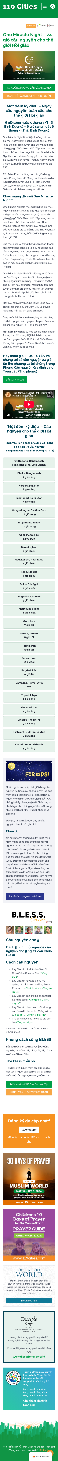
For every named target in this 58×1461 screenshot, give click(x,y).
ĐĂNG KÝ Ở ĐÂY (15, 379)
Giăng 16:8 (35, 999)
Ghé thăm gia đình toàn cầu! (35, 1402)
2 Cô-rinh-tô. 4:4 (32, 988)
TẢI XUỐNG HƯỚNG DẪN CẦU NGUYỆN (29, 87)
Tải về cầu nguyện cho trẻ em (25, 896)
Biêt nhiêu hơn (29, 1300)
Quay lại (31, 26)
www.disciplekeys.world (29, 1356)
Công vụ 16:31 (24, 1022)
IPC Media (44, 1450)
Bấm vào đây (29, 1129)
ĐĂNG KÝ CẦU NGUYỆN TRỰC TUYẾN (29, 96)
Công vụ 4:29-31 (36, 1014)
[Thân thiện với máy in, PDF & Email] (46, 27)
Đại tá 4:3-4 (19, 1014)
